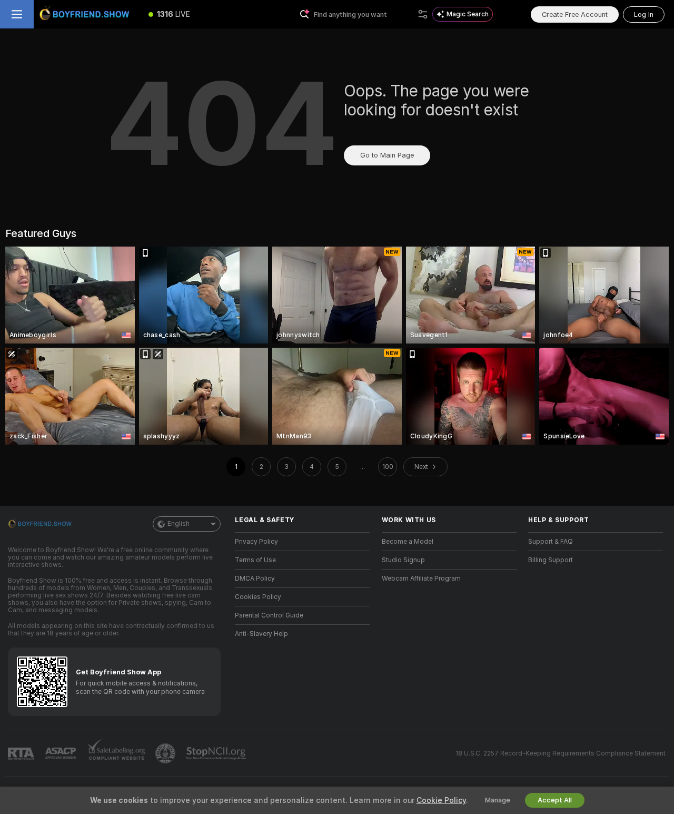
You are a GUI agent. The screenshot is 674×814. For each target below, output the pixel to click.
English (178, 523)
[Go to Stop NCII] (217, 753)
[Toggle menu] (17, 14)
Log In (643, 14)
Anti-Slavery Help (261, 634)
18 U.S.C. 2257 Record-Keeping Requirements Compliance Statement (560, 753)
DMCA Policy (255, 578)
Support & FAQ (550, 541)
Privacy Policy (256, 541)
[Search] (422, 14)
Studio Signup (403, 560)
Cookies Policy (258, 597)
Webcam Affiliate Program (421, 578)
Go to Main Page (387, 155)
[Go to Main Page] (86, 14)
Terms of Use (255, 560)
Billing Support (550, 560)
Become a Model (407, 541)
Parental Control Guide (269, 615)
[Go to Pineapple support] (166, 753)
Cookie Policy (441, 800)
